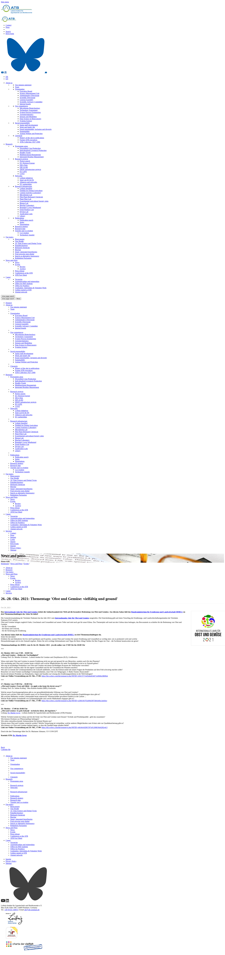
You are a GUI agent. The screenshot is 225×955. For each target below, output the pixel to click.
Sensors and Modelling (28, 117)
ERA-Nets (24, 165)
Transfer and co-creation (24, 231)
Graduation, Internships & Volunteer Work (30, 288)
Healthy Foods (25, 153)
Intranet (13, 537)
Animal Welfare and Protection (31, 134)
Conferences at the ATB (24, 273)
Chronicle (18, 136)
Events (17, 265)
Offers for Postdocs (22, 286)
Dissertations (24, 224)
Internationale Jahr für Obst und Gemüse (21, 612)
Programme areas (21, 146)
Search (8, 32)
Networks (18, 176)
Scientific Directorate (27, 98)
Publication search (26, 220)
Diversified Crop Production (30, 148)
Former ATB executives (28, 140)
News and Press (11, 260)
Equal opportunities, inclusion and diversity (36, 129)
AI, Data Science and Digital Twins (28, 243)
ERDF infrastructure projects (30, 169)
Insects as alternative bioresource (27, 256)
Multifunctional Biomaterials (30, 155)
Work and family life (27, 127)
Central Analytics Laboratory (30, 193)
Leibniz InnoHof (26, 188)
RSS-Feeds (10, 34)
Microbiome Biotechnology (30, 108)
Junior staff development (29, 125)
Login (12, 539)
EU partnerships (26, 184)
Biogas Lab (24, 203)
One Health (19, 241)
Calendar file (5, 749)
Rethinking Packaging (23, 258)
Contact (8, 25)
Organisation (19, 89)
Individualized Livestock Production (33, 150)
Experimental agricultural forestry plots (34, 201)
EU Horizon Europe (27, 163)
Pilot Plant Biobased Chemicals (31, 197)
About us (9, 83)
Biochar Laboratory (27, 205)
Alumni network (21, 292)
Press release (19, 271)
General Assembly (26, 100)
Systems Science (26, 121)
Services (9, 531)
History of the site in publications (32, 138)
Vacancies (18, 279)
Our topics (9, 237)
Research (9, 144)
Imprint (13, 546)
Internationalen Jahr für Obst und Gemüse (72, 618)
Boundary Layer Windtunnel (30, 207)
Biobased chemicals (22, 248)
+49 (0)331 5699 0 (11, 910)
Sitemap (13, 550)
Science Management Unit (29, 93)
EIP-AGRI (24, 167)
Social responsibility (22, 123)
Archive (23, 269)
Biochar (18, 250)
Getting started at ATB (23, 290)
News (17, 262)
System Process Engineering (30, 112)
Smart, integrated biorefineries (26, 252)
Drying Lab (24, 212)
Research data (20, 229)
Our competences (21, 106)
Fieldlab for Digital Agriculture (31, 191)
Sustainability (25, 131)
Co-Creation (24, 233)
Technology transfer (27, 235)
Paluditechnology (21, 246)
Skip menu (5, 2)
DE (7, 77)
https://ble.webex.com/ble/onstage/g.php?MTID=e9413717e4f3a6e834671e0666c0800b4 (75, 676)
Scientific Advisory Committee (31, 102)
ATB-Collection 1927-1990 (30, 142)
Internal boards (25, 104)
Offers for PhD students (24, 284)
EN (7, 79)
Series (22, 222)
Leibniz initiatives (26, 178)
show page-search (8, 296)
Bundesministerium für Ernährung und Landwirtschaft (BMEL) (157, 612)
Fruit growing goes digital (24, 254)
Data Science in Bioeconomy (30, 119)
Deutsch (9, 303)
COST (22, 174)
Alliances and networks (28, 182)
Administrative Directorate (29, 95)
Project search (25, 161)
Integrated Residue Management (32, 157)
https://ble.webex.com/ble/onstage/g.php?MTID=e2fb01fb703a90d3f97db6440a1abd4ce (74, 701)
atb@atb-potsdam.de (31, 910)
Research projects (21, 159)
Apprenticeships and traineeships (27, 281)
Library (22, 216)
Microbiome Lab (26, 195)
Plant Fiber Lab (25, 199)
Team (17, 87)
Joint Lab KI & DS (27, 180)
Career (8, 277)
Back (3, 747)
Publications (19, 218)
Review (22, 267)
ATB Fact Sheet (21, 275)
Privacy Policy (15, 548)
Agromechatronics (26, 115)
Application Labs (26, 214)
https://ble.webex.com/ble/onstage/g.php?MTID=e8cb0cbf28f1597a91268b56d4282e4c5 (74, 727)
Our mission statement (23, 85)
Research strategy (21, 227)
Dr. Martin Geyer (14, 713)
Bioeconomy (19, 239)
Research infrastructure (23, 186)
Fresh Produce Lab (27, 210)
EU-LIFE (23, 172)
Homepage (5, 564)
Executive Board (26, 91)
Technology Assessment (29, 110)
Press (7, 27)
